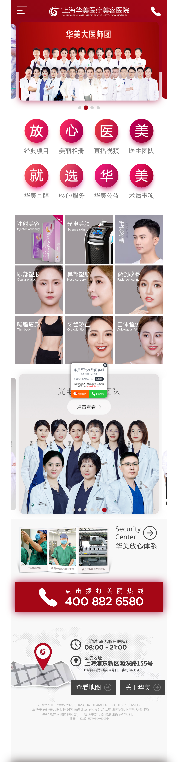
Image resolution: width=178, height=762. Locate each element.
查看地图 (88, 687)
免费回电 (99, 379)
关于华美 (137, 687)
